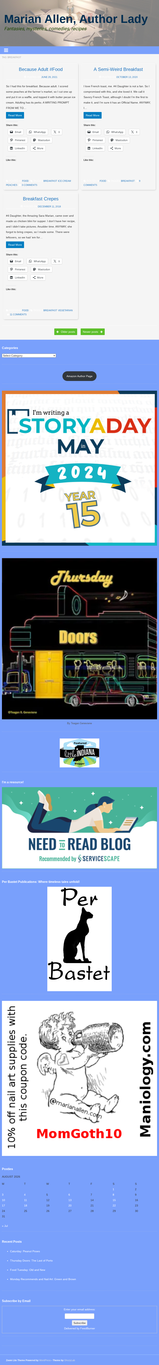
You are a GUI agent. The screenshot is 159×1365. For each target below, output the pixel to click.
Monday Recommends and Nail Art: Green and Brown (43, 1279)
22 (114, 1205)
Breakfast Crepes (41, 198)
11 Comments (18, 314)
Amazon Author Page (79, 376)
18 (25, 1205)
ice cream (64, 181)
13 (70, 1200)
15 (114, 1200)
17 (3, 1205)
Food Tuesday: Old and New (27, 1269)
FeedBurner (87, 1328)
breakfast (50, 181)
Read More (15, 115)
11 (25, 1200)
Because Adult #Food (41, 69)
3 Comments (29, 185)
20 (70, 1205)
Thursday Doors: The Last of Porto (31, 1260)
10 (3, 1200)
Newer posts (91, 331)
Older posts (67, 331)
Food (25, 181)
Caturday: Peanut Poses (25, 1251)
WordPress (45, 1360)
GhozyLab (69, 1360)
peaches (11, 185)
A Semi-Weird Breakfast (118, 69)
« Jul (5, 1225)
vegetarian (65, 310)
